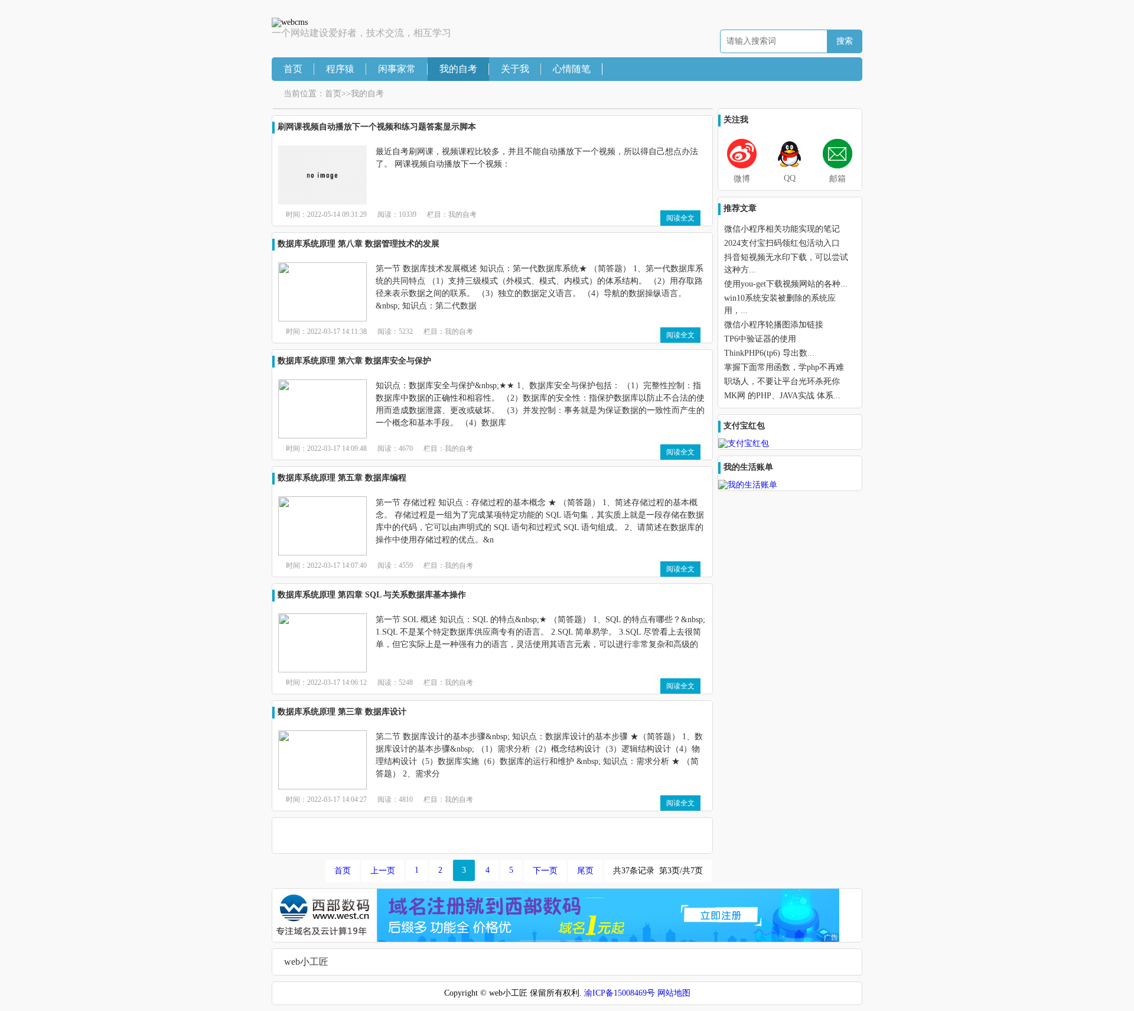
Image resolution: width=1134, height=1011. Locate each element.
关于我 (515, 69)
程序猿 (340, 69)
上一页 (382, 870)
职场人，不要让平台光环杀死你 (782, 381)
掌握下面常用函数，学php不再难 (784, 367)
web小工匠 (306, 962)
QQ (790, 178)
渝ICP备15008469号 (619, 993)
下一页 (545, 870)
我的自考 (458, 69)
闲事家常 (397, 69)
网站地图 (673, 993)
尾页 (585, 870)
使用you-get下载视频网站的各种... (786, 283)
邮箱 (837, 178)
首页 (293, 69)
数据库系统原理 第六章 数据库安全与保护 (354, 360)
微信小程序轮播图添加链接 (773, 324)
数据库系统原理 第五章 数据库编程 (342, 477)
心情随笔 (572, 69)
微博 (742, 178)
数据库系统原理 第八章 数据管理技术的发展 (358, 243)
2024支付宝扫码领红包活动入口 (782, 243)
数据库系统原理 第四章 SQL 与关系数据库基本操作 (372, 594)
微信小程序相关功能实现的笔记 (782, 229)
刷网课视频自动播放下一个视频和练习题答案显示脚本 (377, 126)
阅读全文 (680, 218)
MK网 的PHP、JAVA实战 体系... (782, 395)
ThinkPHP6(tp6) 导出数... (769, 353)
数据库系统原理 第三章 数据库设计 (342, 711)
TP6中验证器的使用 (760, 338)
